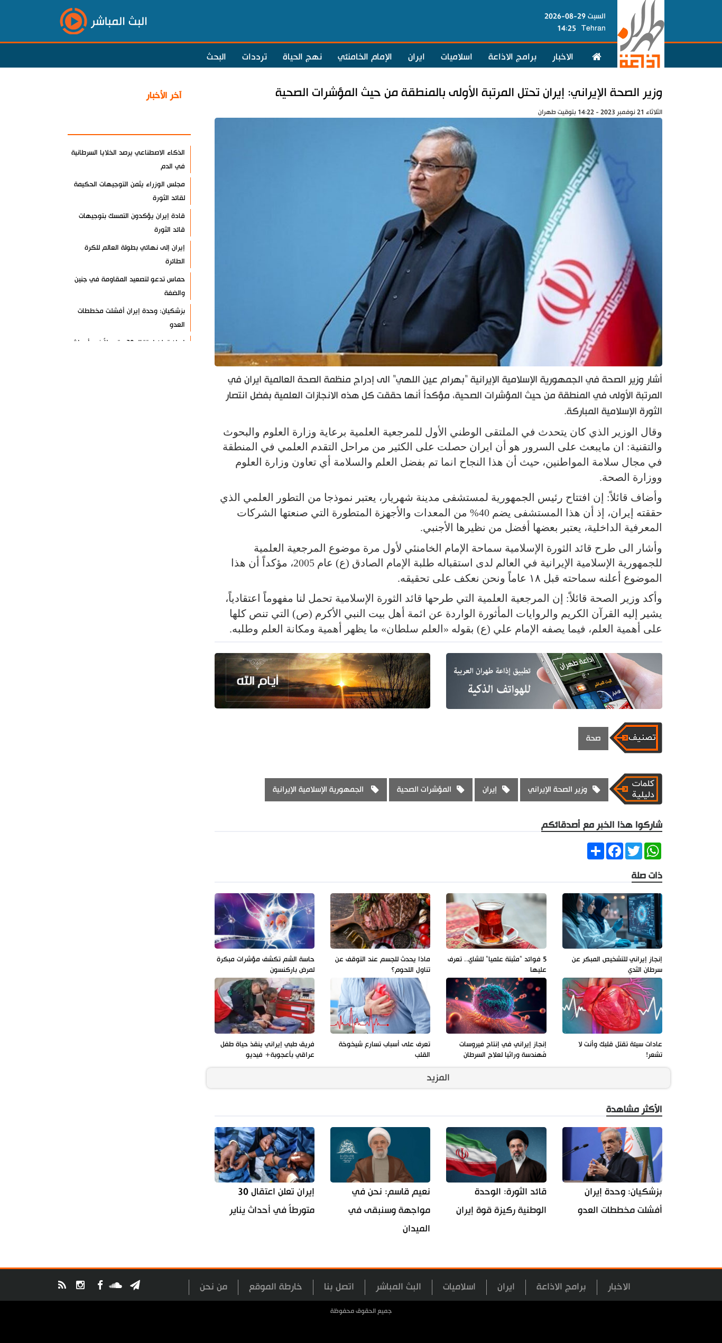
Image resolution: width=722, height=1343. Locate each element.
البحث (216, 57)
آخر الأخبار (164, 95)
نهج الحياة (302, 57)
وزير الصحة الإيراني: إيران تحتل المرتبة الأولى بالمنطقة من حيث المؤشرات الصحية (468, 93)
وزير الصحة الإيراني (557, 789)
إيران (490, 789)
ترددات (254, 57)
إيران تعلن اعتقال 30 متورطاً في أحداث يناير (271, 1201)
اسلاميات (457, 57)
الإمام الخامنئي (365, 57)
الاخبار (562, 57)
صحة (593, 738)
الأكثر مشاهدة (154, 121)
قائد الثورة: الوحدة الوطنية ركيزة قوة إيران (501, 1201)
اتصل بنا (339, 1286)
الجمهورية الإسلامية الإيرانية (319, 789)
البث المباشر (398, 1286)
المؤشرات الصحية (424, 789)
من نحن (213, 1286)
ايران (416, 57)
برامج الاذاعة (512, 57)
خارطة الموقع (275, 1286)
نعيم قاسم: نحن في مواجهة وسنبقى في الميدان (389, 1210)
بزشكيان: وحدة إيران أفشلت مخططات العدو (620, 1201)
